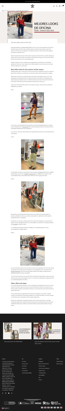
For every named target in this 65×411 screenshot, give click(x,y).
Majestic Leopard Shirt (30, 174)
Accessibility (42, 375)
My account (25, 364)
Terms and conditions (44, 368)
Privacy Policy (42, 366)
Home (3, 10)
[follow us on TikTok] (11, 393)
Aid (39, 377)
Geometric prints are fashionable (13, 341)
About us (24, 368)
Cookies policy (42, 373)
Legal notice (42, 370)
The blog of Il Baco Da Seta (10, 10)
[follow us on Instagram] (5, 393)
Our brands (25, 370)
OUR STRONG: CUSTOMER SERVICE (32, 1)
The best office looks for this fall (22, 10)
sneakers (15, 224)
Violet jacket (25, 127)
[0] (62, 6)
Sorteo (40, 380)
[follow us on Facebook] (2, 393)
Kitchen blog (59, 364)
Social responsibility (27, 373)
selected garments (16, 271)
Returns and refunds (44, 364)
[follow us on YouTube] (8, 393)
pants (41, 172)
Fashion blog (59, 361)
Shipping (41, 361)
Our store (24, 366)
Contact (24, 361)
